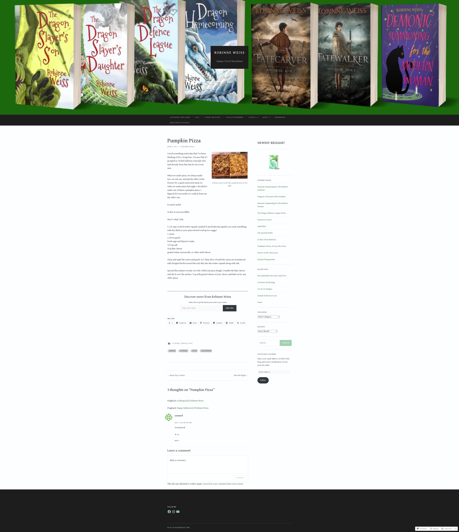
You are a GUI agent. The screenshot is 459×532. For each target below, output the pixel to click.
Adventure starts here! (180, 117)
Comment (240, 478)
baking (172, 351)
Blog (197, 117)
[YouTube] (178, 512)
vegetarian (206, 351)
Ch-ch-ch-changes (264, 289)
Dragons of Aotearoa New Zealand (271, 197)
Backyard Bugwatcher (266, 259)
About (265, 117)
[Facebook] (169, 512)
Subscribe (230, 308)
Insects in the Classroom (267, 253)
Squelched (261, 226)
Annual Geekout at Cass (267, 296)
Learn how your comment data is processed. (223, 484)
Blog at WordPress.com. (178, 528)
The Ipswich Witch (265, 233)
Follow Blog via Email (266, 354)
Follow (263, 380)
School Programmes (234, 117)
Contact (252, 117)
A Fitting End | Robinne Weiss (190, 401)
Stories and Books (213, 117)
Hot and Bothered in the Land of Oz (271, 276)
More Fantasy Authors (179, 123)
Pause (259, 302)
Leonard (179, 415)
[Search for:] (274, 343)
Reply (177, 440)
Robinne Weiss (229, 53)
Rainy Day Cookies (176, 375)
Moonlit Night (241, 375)
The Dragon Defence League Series (271, 213)
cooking (183, 351)
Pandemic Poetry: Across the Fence (271, 246)
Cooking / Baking (179, 343)
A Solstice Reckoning (266, 282)
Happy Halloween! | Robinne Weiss (192, 408)
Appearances (280, 117)
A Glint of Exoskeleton (266, 240)
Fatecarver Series (264, 220)
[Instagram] (173, 512)
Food (190, 343)
